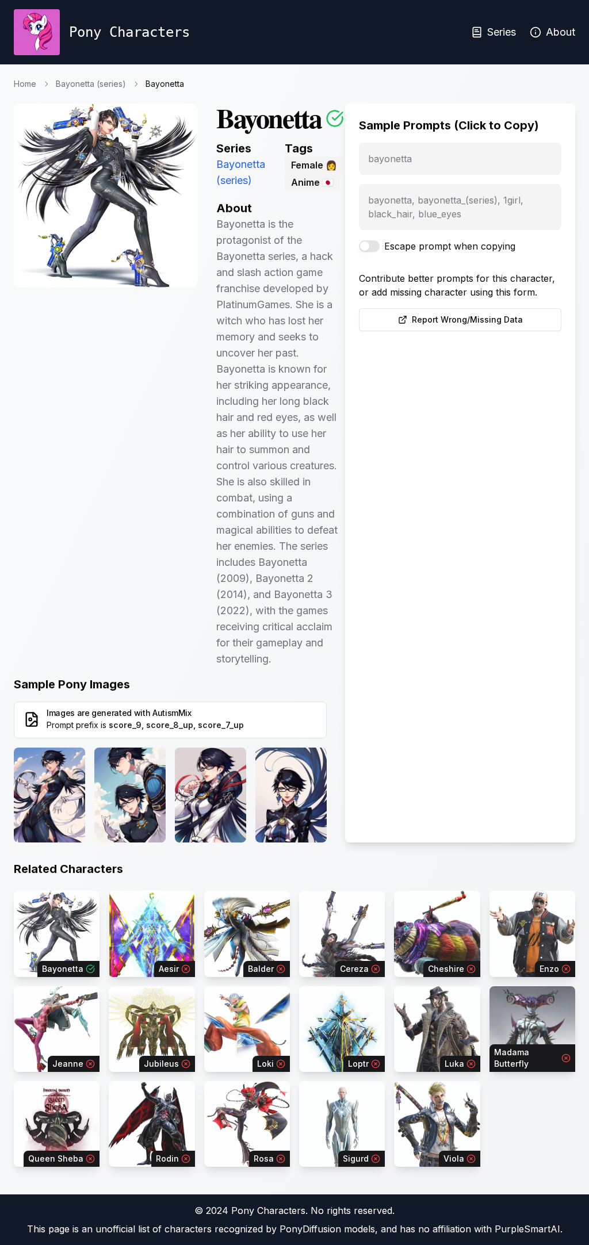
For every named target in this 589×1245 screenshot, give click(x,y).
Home (25, 84)
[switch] (369, 246)
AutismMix (172, 713)
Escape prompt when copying (449, 246)
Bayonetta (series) (91, 84)
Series (501, 32)
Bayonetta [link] (165, 84)
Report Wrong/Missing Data (467, 319)
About (560, 32)
